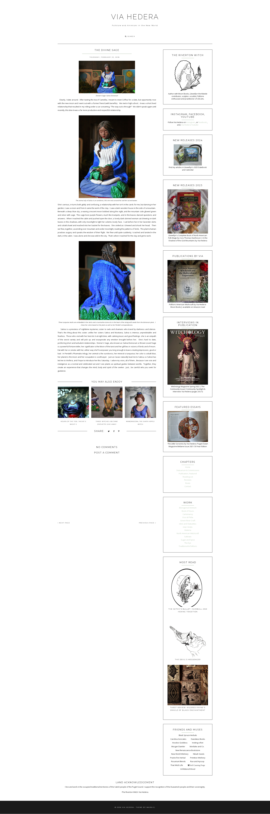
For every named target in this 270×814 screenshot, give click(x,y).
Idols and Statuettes (187, 524)
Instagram (190, 122)
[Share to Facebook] (114, 431)
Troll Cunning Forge (197, 765)
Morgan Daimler (178, 746)
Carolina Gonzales (178, 739)
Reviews (187, 480)
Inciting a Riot (197, 742)
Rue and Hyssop (197, 761)
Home (187, 467)
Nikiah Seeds (198, 754)
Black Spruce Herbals (188, 735)
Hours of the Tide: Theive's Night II (73, 423)
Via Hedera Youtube (189, 125)
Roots (187, 483)
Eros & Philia (188, 517)
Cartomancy (188, 514)
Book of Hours (188, 511)
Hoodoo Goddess (179, 742)
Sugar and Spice (188, 540)
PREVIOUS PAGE (147, 523)
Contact (187, 486)
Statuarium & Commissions (187, 470)
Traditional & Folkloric (188, 546)
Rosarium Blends (178, 761)
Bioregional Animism (187, 507)
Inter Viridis (188, 527)
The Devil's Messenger (188, 660)
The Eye (187, 543)
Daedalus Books (198, 739)
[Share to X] (109, 431)
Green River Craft (187, 520)
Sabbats (187, 536)
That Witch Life (177, 765)
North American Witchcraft (188, 533)
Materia (187, 530)
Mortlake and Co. (197, 746)
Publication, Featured (188, 473)
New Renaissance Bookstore (188, 750)
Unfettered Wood (187, 769)
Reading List (188, 477)
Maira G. (151, 807)
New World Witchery (179, 754)
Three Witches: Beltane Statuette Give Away (107, 423)
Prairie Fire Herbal (177, 757)
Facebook (202, 122)
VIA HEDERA (135, 17)
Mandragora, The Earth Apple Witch (140, 423)
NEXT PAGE (64, 523)
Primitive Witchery (197, 757)
